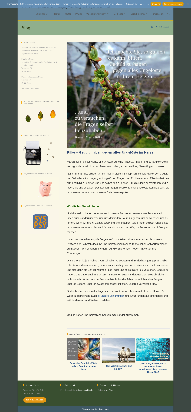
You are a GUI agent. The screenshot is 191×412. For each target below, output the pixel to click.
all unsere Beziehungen (111, 295)
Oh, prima (156, 4)
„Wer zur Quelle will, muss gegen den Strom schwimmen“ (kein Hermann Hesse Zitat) (153, 367)
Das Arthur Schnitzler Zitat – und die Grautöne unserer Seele (83, 366)
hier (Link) (109, 390)
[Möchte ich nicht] (187, 4)
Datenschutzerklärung (173, 4)
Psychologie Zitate (163, 27)
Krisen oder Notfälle (85, 390)
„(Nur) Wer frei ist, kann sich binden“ (118, 367)
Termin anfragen (35, 400)
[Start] (152, 27)
